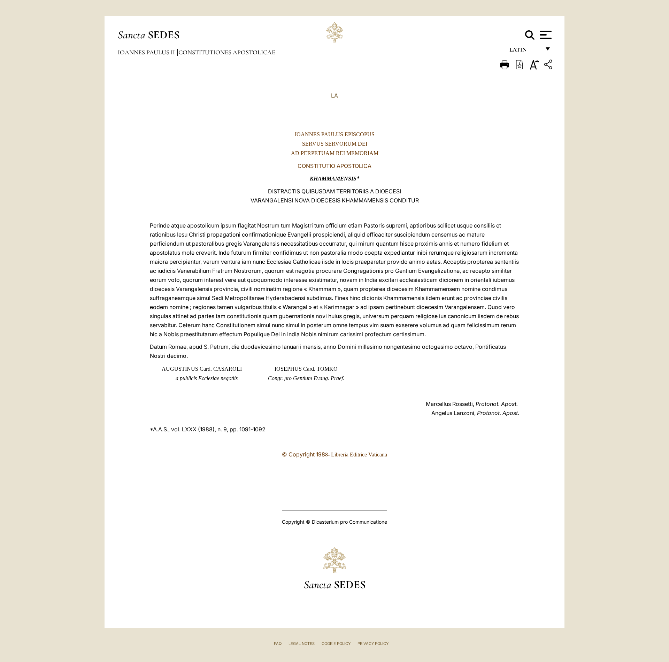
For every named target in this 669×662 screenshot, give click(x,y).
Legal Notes (302, 643)
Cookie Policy (336, 643)
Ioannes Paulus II (147, 52)
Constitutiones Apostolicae (226, 52)
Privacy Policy (373, 643)
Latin (525, 51)
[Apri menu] (545, 35)
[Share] (549, 66)
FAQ (278, 643)
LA (334, 95)
